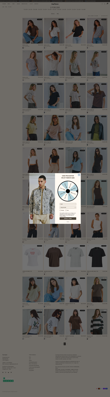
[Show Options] (75, 207)
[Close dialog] (79, 175)
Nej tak (68, 221)
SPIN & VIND (68, 218)
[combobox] (68, 207)
